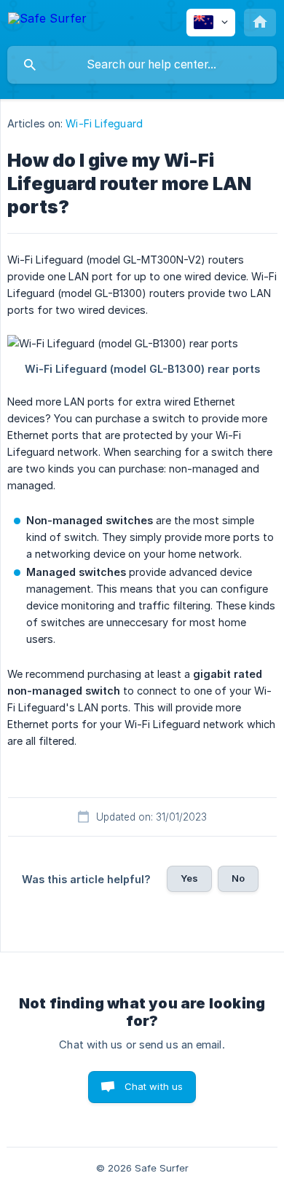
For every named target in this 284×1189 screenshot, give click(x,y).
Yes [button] (189, 878)
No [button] (238, 878)
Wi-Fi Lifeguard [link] (104, 123)
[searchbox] (142, 65)
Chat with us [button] (154, 1086)
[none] (47, 21)
